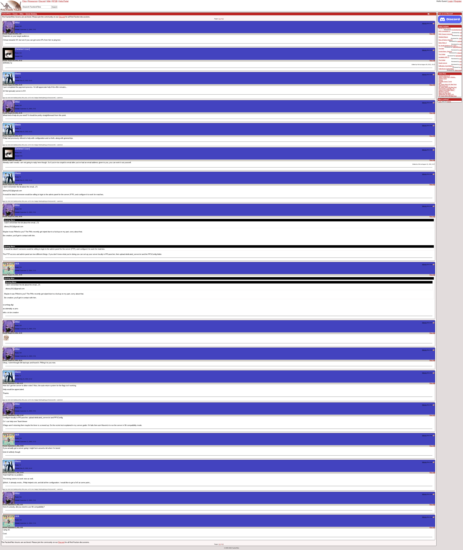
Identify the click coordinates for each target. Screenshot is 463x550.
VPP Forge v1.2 (443, 86)
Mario (18, 73)
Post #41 (432, 184)
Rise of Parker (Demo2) (446, 40)
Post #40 (432, 160)
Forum (15, 14)
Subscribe (432, 14)
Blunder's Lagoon (444, 91)
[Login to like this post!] (434, 23)
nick (460, 44)
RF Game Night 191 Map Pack (448, 84)
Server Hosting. (31, 14)
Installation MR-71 (444, 57)
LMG (440, 83)
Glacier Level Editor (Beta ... (447, 90)
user (440, 101)
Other (22, 14)
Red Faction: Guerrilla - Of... (447, 88)
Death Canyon (443, 63)
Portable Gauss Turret (445, 81)
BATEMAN (459, 55)
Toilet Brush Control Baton (446, 68)
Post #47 (432, 415)
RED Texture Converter (446, 34)
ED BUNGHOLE (457, 29)
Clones (441, 80)
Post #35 (432, 34)
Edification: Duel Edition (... (446, 66)
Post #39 (432, 136)
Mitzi (17, 22)
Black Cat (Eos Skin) (445, 93)
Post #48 (432, 446)
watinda (459, 41)
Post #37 (432, 85)
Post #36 (432, 60)
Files (24, 1)
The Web (441, 48)
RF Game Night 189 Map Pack (448, 96)
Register (458, 1)
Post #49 (432, 472)
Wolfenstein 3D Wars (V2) (446, 94)
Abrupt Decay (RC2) (445, 28)
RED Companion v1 (444, 31)
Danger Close (443, 78)
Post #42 (432, 216)
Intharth (459, 53)
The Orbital (442, 54)
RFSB (54, 1)
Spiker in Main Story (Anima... (447, 77)
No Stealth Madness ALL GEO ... (448, 45)
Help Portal (63, 1)
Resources (32, 1)
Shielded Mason (443, 37)
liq (461, 67)
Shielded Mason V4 (444, 75)
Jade (460, 38)
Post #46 (432, 383)
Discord (42, 1)
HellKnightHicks (457, 47)
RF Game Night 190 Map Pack (448, 87)
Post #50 (432, 504)
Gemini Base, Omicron (445, 51)
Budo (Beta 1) (443, 42)
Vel (461, 32)
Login (450, 1)
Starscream (458, 70)
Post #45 (432, 360)
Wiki (49, 1)
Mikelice (424, 23)
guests (449, 101)
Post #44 (432, 333)
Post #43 (432, 275)
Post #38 (432, 113)
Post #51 (432, 527)
